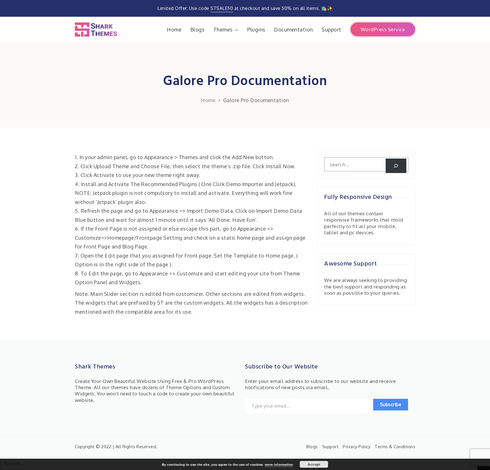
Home (174, 29)
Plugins (256, 29)
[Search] (396, 166)
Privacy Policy (356, 446)
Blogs (197, 29)
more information (279, 464)
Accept (314, 464)
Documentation (293, 29)
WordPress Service (383, 29)
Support (331, 29)
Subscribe (391, 404)
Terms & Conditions (395, 446)
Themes (223, 29)
